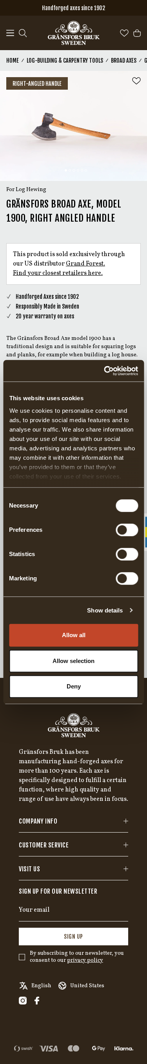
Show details (105, 610)
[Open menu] (10, 33)
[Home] (73, 33)
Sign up (73, 936)
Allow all (73, 635)
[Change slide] (66, 170)
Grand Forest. (85, 264)
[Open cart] (137, 33)
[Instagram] (23, 1000)
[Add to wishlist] (136, 81)
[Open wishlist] (124, 33)
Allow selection (73, 661)
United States (87, 986)
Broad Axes (123, 60)
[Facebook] (37, 1000)
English (41, 986)
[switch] (127, 530)
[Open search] (23, 33)
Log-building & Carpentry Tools (65, 60)
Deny (74, 686)
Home (12, 60)
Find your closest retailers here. (58, 273)
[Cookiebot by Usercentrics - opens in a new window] (104, 371)
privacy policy (85, 960)
